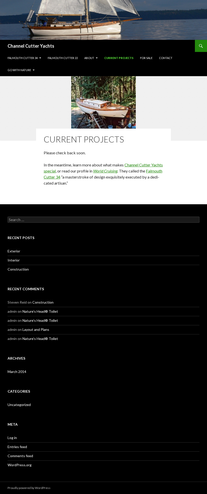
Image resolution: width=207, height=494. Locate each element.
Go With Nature (19, 70)
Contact (165, 58)
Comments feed (20, 456)
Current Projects (119, 58)
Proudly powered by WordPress (29, 488)
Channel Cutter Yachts (31, 46)
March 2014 (17, 371)
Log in (12, 437)
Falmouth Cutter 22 (63, 58)
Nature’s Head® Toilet (40, 311)
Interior (14, 260)
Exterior (14, 251)
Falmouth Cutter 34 (23, 58)
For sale (146, 58)
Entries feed (17, 447)
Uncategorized (19, 404)
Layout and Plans (35, 329)
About (89, 58)
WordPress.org (20, 465)
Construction (18, 269)
